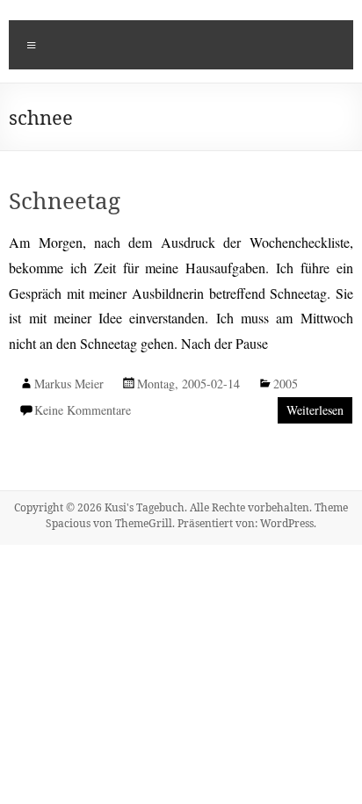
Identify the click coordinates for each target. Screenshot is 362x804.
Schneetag (64, 200)
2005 (285, 383)
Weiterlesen (315, 410)
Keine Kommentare (82, 410)
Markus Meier (69, 383)
